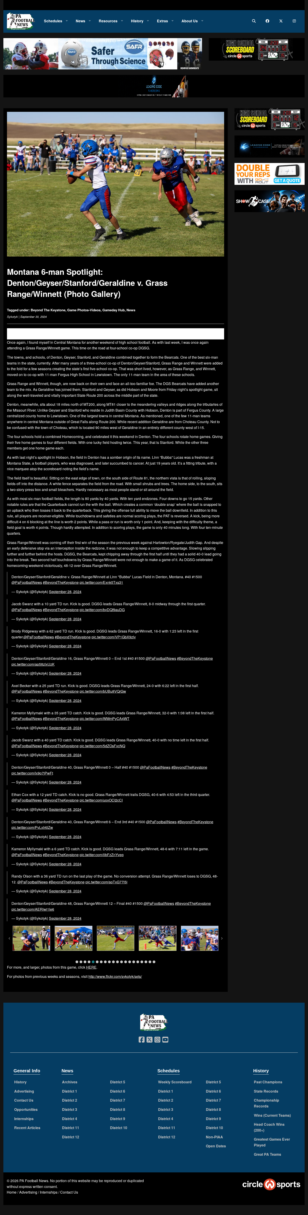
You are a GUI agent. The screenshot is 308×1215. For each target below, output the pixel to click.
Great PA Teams (267, 1154)
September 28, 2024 (65, 591)
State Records (266, 1091)
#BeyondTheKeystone (61, 582)
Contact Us (23, 1100)
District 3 (69, 1109)
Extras (162, 20)
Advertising (24, 1091)
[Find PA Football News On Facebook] (268, 21)
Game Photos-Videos (84, 309)
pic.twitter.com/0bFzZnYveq (102, 854)
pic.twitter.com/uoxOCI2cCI (101, 800)
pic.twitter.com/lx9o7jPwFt (32, 773)
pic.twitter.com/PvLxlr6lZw (32, 827)
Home (11, 1192)
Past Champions (268, 1081)
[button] (77, 962)
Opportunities (26, 1109)
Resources (108, 20)
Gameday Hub (113, 309)
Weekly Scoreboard (175, 1081)
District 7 (117, 1100)
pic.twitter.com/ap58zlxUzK (33, 664)
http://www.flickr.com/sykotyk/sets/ (115, 976)
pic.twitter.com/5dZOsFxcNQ (102, 745)
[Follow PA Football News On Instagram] (295, 21)
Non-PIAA (214, 1136)
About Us (190, 20)
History (137, 20)
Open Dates (216, 1146)
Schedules (53, 20)
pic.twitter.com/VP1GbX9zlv (114, 637)
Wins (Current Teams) (272, 1115)
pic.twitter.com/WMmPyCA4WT (104, 718)
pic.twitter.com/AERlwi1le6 (32, 909)
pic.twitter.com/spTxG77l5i (106, 882)
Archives (69, 1081)
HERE (91, 967)
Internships (24, 1118)
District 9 (117, 1118)
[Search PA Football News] (255, 21)
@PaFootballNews (26, 582)
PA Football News (33, 1180)
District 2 (69, 1100)
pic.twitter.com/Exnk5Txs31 (101, 582)
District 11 (70, 1127)
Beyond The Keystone (48, 309)
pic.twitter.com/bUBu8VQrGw (103, 691)
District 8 (117, 1109)
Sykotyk (12, 316)
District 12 (70, 1136)
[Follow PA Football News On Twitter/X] (282, 21)
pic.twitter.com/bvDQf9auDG (102, 609)
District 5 (117, 1081)
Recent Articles (27, 1127)
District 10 (118, 1127)
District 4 (69, 1118)
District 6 (117, 1091)
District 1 (69, 1091)
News (80, 20)
